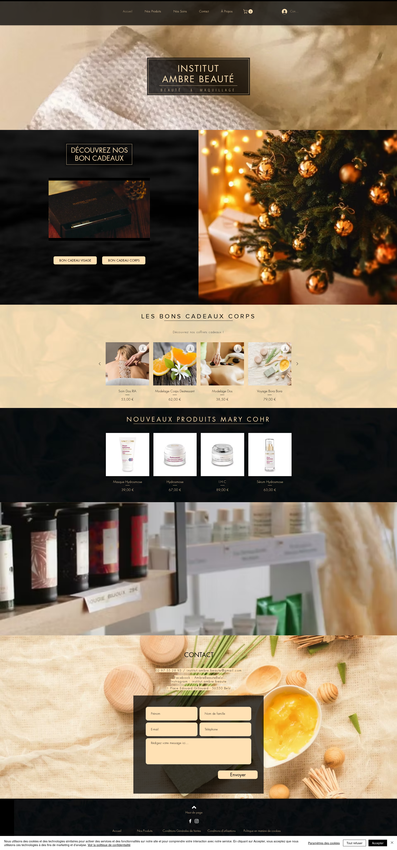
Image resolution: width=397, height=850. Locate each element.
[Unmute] (61, 235)
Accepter (378, 843)
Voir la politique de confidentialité (109, 845)
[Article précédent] (99, 363)
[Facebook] (190, 821)
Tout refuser (354, 843)
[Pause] (54, 235)
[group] (198, 372)
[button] (248, 11)
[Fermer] (392, 843)
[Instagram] (196, 821)
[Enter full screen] (144, 235)
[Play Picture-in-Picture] (137, 235)
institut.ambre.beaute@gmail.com (214, 670)
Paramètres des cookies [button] (324, 843)
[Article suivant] (297, 363)
